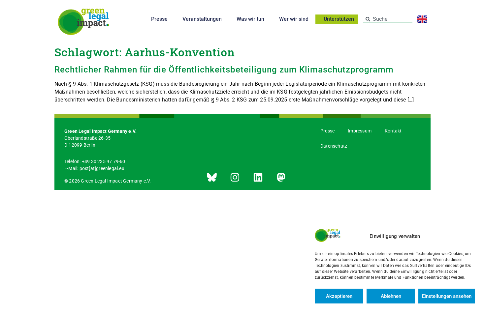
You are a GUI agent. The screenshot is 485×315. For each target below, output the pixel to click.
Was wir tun (250, 19)
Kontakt (393, 130)
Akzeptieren (339, 296)
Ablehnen (391, 296)
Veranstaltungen (202, 19)
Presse (159, 19)
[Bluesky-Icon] (212, 177)
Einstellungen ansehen (446, 296)
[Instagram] (235, 177)
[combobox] (387, 19)
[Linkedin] (258, 177)
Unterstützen (339, 19)
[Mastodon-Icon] (281, 177)
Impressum (360, 130)
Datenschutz (333, 146)
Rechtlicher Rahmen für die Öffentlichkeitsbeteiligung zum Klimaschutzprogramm (224, 69)
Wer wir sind (293, 19)
